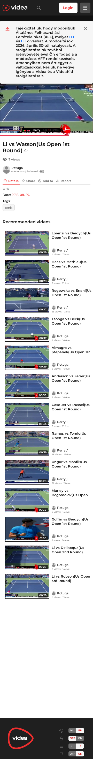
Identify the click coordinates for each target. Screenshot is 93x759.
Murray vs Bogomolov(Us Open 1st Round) (70, 494)
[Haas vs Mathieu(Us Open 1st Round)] (27, 272)
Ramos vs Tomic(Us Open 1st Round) (69, 435)
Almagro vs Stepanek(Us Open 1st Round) (71, 352)
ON (80, 738)
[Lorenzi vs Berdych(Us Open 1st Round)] (27, 243)
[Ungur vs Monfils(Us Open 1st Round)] (27, 472)
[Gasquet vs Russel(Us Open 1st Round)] (27, 415)
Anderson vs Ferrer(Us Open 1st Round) (71, 378)
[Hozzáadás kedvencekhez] (26, 150)
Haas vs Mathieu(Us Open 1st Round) (69, 264)
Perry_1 (62, 250)
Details (13, 181)
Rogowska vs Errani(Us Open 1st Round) (71, 292)
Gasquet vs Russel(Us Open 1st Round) (71, 407)
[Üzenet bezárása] (85, 29)
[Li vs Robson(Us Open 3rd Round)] (27, 586)
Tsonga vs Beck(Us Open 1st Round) (68, 321)
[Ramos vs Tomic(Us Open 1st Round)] (27, 443)
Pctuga (17, 168)
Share (30, 181)
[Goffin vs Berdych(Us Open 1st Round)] (27, 529)
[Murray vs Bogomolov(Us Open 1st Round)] (27, 500)
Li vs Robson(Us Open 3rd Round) (71, 578)
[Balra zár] (72, 746)
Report (66, 181)
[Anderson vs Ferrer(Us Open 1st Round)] (27, 386)
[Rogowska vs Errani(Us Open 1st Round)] (27, 300)
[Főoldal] (15, 8)
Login (68, 7)
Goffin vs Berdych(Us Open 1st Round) (70, 521)
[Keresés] (38, 8)
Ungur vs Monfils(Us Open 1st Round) (69, 464)
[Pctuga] (6, 170)
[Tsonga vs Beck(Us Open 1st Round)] (27, 329)
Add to (48, 181)
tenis (8, 208)
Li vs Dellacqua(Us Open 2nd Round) (68, 550)
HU (72, 730)
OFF (72, 753)
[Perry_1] (54, 250)
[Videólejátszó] (46, 110)
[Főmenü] (85, 8)
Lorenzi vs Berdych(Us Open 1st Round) (71, 235)
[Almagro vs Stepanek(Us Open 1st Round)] (27, 358)
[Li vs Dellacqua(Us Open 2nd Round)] (27, 558)
